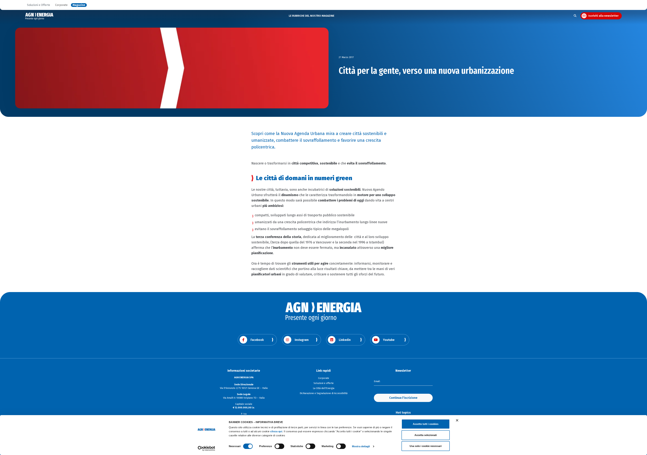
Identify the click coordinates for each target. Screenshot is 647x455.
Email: (377, 381)
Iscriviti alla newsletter (603, 15)
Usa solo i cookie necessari (426, 446)
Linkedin (345, 340)
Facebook (257, 340)
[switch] (279, 446)
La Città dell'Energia (323, 388)
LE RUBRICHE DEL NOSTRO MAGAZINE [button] (311, 15)
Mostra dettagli (361, 446)
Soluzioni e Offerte (38, 5)
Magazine (79, 5)
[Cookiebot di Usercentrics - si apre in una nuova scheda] (206, 448)
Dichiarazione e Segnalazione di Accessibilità (323, 393)
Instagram (302, 340)
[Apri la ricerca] (575, 16)
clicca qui (276, 431)
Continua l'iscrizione (403, 398)
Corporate (61, 5)
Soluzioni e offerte (324, 383)
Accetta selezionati (425, 435)
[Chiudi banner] (457, 420)
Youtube (388, 340)
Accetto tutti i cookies (425, 424)
